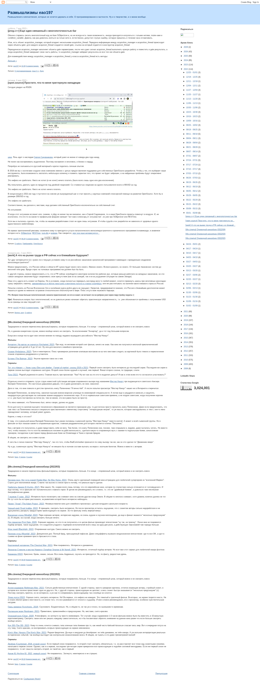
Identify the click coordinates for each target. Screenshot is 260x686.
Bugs (42, 71)
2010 (186, 360)
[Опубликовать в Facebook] (54, 65)
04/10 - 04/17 (192, 253)
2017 (186, 329)
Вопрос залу (19, 313)
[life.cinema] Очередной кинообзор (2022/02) (34, 574)
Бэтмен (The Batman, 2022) (20, 358)
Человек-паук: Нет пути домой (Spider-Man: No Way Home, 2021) (37, 480)
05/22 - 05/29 (192, 200)
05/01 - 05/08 (192, 213)
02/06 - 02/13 (192, 288)
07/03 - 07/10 (192, 173)
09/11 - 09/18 (192, 134)
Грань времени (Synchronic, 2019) (23, 607)
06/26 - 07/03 (192, 178)
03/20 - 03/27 (192, 266)
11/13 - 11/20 (192, 99)
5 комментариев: (32, 239)
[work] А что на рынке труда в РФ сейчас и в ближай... (210, 225)
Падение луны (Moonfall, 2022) (22, 534)
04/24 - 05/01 (192, 244)
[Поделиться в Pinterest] (57, 65)
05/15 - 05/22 (192, 204)
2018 (186, 325)
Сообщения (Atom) (32, 679)
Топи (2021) (13, 375)
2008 (186, 368)
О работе (18, 243)
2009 (186, 364)
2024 (186, 60)
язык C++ (35, 71)
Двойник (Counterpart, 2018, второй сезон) (27, 644)
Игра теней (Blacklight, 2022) (21, 529)
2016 (186, 333)
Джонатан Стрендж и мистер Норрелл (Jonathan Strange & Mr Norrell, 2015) (42, 550)
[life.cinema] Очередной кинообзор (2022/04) (34, 322)
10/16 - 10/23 (192, 116)
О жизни (22, 457)
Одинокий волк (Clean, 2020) (21, 616)
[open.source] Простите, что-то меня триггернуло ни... (210, 221)
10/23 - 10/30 (192, 112)
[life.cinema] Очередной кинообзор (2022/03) (34, 466)
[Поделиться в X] (51, 65)
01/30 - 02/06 (192, 292)
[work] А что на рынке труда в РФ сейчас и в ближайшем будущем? (48, 255)
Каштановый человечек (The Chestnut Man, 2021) (30, 545)
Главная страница (87, 673)
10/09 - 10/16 (192, 121)
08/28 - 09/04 (192, 143)
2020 (186, 316)
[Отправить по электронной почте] (45, 65)
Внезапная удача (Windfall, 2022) (23, 515)
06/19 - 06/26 (192, 182)
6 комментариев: (32, 66)
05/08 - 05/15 (192, 208)
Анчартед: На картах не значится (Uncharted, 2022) (31, 344)
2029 (186, 47)
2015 (186, 338)
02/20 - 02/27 (192, 279)
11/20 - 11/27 (192, 94)
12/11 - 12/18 (192, 81)
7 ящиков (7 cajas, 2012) (19, 497)
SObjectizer (26, 233)
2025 (186, 56)
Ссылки (29, 457)
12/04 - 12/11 (192, 85)
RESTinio (36, 233)
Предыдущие (161, 673)
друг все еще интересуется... (86, 233)
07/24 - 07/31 (192, 160)
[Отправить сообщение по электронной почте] (42, 66)
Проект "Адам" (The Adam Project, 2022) (26, 504)
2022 (186, 69)
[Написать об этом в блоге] (48, 65)
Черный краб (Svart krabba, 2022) (23, 508)
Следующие (13, 673)
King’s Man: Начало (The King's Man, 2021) (27, 632)
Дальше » (12, 61)
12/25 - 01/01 (192, 72)
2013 (186, 346)
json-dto (45, 233)
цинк (10, 157)
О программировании (23, 71)
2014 (186, 342)
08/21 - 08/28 (192, 147)
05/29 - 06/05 (192, 195)
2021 (186, 311)
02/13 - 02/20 (192, 284)
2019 (186, 320)
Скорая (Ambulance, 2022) (19, 351)
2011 (186, 355)
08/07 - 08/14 (192, 151)
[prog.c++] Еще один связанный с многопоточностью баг (42, 30)
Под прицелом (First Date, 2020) (22, 522)
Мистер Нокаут (117, 381)
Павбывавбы (27, 243)
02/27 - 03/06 (192, 275)
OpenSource (38, 243)
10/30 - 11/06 (192, 107)
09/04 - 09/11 (192, 138)
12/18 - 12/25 (192, 77)
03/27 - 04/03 (192, 262)
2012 (186, 351)
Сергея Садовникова (43, 157)
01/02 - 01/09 (192, 306)
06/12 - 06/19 (192, 186)
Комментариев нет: (33, 452)
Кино (16, 457)
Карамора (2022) (15, 554)
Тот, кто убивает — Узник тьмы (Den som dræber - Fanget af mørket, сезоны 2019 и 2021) (48, 367)
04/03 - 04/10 (192, 257)
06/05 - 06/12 (192, 191)
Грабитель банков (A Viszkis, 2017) (23, 487)
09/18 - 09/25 (192, 129)
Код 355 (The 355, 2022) (18, 625)
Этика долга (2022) (16, 597)
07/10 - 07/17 (192, 169)
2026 (186, 51)
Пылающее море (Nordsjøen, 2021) (23, 611)
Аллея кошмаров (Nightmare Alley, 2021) (26, 588)
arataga (54, 233)
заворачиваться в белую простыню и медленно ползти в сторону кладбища (66, 283)
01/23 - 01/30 (192, 297)
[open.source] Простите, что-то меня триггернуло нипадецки (44, 82)
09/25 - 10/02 (192, 125)
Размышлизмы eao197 (30, 12)
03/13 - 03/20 (192, 270)
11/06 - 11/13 (192, 103)
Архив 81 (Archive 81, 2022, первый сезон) (27, 653)
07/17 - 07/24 (192, 165)
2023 (186, 64)
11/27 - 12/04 (192, 90)
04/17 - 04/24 (192, 248)
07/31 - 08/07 (192, 156)
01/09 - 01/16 (192, 301)
